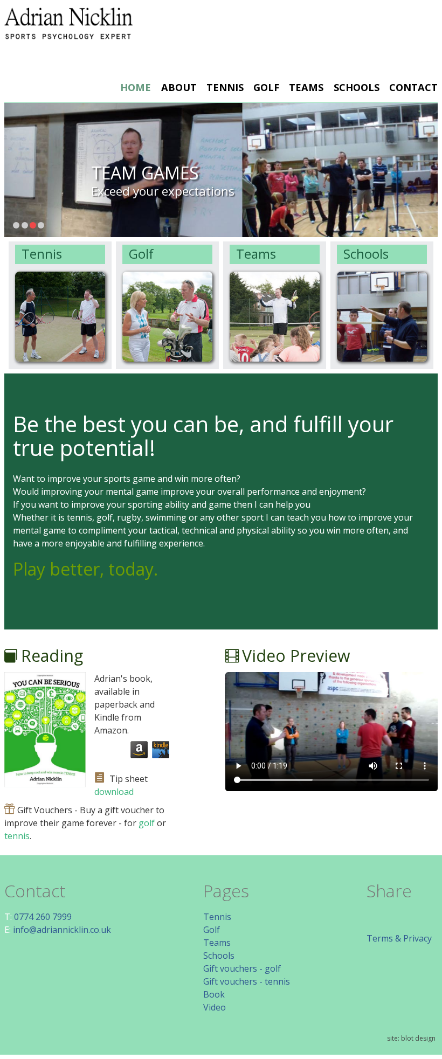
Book (214, 994)
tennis (17, 836)
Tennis (42, 253)
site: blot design (411, 1038)
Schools (366, 253)
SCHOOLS (356, 87)
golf (147, 823)
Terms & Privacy (399, 938)
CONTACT (413, 87)
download (114, 792)
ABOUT (179, 87)
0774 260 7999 (43, 917)
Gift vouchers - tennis (246, 981)
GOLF (266, 87)
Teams (256, 253)
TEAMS (306, 87)
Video (214, 1007)
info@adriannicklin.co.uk (62, 930)
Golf (141, 253)
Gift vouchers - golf (242, 968)
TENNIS (225, 87)
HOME (135, 87)
